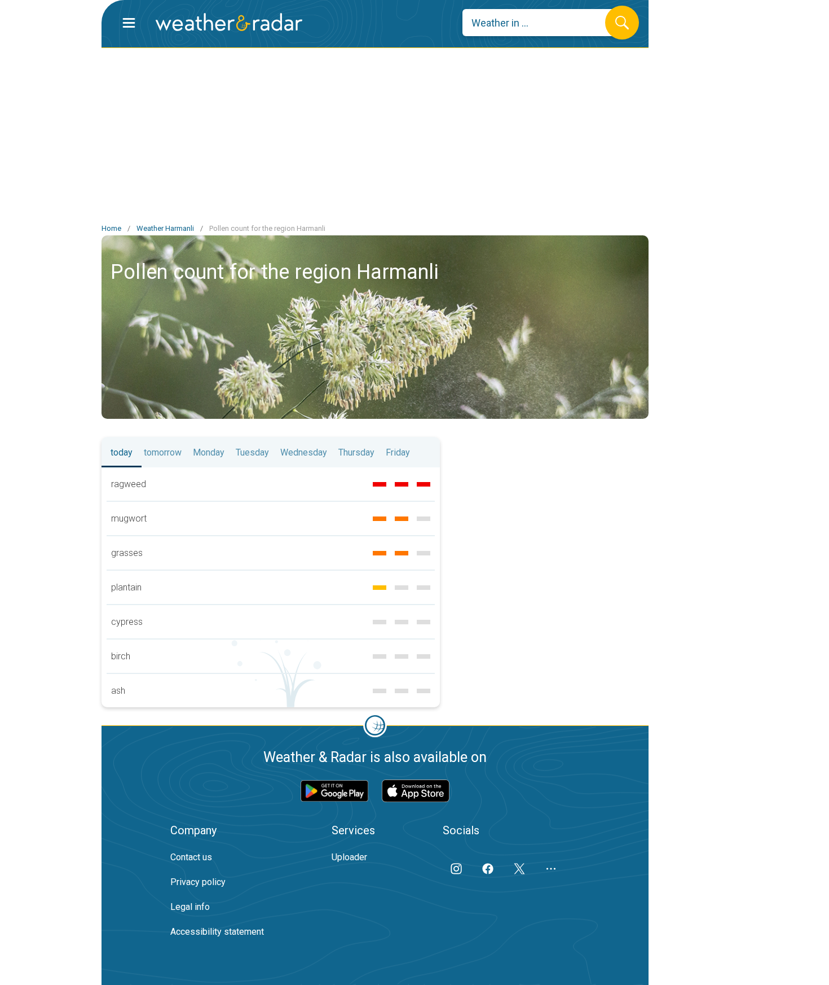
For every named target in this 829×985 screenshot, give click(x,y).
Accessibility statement (217, 931)
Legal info (190, 906)
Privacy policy (198, 882)
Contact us (191, 857)
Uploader (349, 857)
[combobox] (542, 22)
